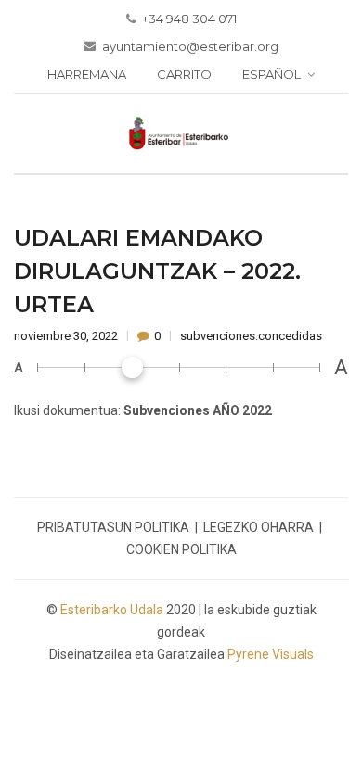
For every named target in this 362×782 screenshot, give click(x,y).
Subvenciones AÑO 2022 (197, 410)
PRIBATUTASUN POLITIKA (113, 527)
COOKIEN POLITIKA (181, 549)
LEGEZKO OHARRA (258, 527)
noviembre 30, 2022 (67, 336)
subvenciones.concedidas (251, 336)
